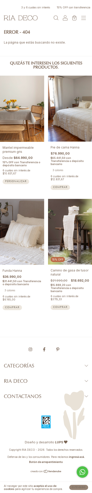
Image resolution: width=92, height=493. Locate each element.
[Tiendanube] (46, 472)
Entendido (79, 487)
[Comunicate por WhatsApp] (82, 472)
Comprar (60, 187)
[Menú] (83, 18)
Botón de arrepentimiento (46, 461)
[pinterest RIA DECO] (57, 349)
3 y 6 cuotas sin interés (33, 7)
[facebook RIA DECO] (45, 349)
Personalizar (16, 181)
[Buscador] (56, 18)
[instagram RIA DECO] (31, 349)
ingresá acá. (77, 456)
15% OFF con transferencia (71, 7)
